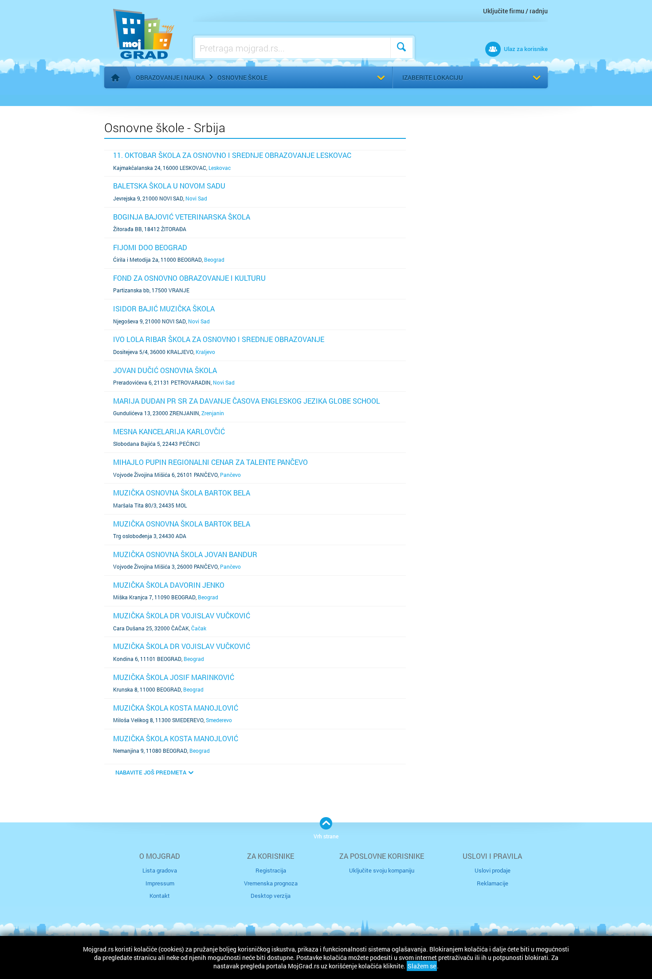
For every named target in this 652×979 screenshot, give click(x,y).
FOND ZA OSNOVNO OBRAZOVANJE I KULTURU (189, 278)
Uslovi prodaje (493, 870)
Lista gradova (159, 870)
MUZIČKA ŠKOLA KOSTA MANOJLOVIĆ (175, 707)
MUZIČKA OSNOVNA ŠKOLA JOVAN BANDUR (185, 554)
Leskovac (219, 167)
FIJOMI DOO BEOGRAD (150, 247)
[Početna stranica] (115, 78)
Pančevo (230, 474)
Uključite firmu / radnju (515, 11)
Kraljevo (205, 351)
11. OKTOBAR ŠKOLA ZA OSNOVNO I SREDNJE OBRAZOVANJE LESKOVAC (232, 155)
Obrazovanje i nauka (170, 77)
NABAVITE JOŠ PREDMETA (150, 772)
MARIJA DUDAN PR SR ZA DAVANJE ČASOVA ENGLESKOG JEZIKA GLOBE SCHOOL (246, 400)
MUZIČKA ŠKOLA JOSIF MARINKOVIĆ (173, 677)
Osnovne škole (242, 77)
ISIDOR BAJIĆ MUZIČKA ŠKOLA (164, 308)
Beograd (214, 259)
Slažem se (422, 966)
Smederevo (219, 719)
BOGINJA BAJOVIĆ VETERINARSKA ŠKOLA (181, 216)
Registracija (270, 870)
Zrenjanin (212, 413)
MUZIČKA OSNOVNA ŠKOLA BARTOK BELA (181, 492)
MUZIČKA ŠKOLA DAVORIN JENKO (168, 585)
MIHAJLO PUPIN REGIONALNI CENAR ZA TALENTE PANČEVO (210, 462)
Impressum (159, 883)
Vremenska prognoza (271, 883)
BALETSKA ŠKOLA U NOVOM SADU (169, 185)
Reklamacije (492, 883)
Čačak (198, 628)
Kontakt (159, 896)
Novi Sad (196, 198)
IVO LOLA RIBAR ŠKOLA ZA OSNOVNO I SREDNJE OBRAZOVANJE (218, 339)
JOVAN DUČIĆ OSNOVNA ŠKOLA (165, 370)
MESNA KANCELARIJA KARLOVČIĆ (169, 431)
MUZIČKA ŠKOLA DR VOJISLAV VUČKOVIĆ (181, 615)
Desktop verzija (271, 896)
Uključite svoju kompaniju (381, 870)
